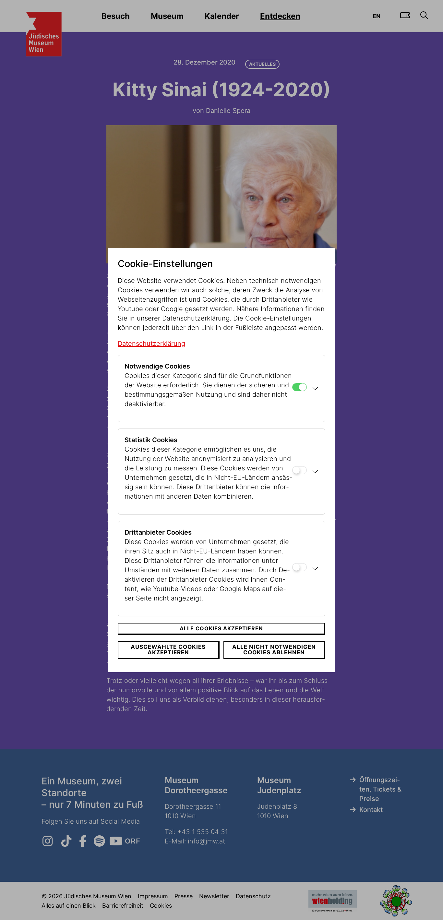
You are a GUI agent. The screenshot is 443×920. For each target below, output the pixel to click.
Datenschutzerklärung (151, 343)
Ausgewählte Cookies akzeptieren (168, 650)
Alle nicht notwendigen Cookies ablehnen (274, 650)
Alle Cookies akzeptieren (221, 628)
